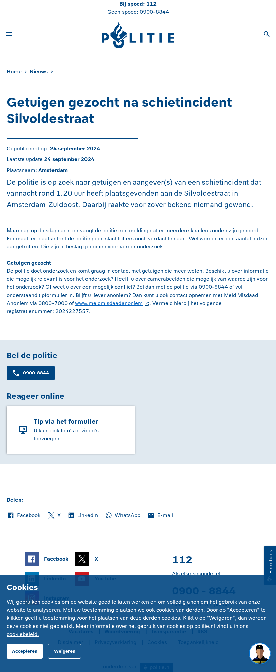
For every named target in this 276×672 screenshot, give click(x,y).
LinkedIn (82, 515)
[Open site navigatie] (9, 35)
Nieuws (39, 71)
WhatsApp (122, 515)
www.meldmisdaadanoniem (109, 303)
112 (151, 4)
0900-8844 (154, 12)
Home (14, 71)
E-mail (160, 515)
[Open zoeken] (267, 35)
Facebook (23, 515)
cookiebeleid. (23, 634)
